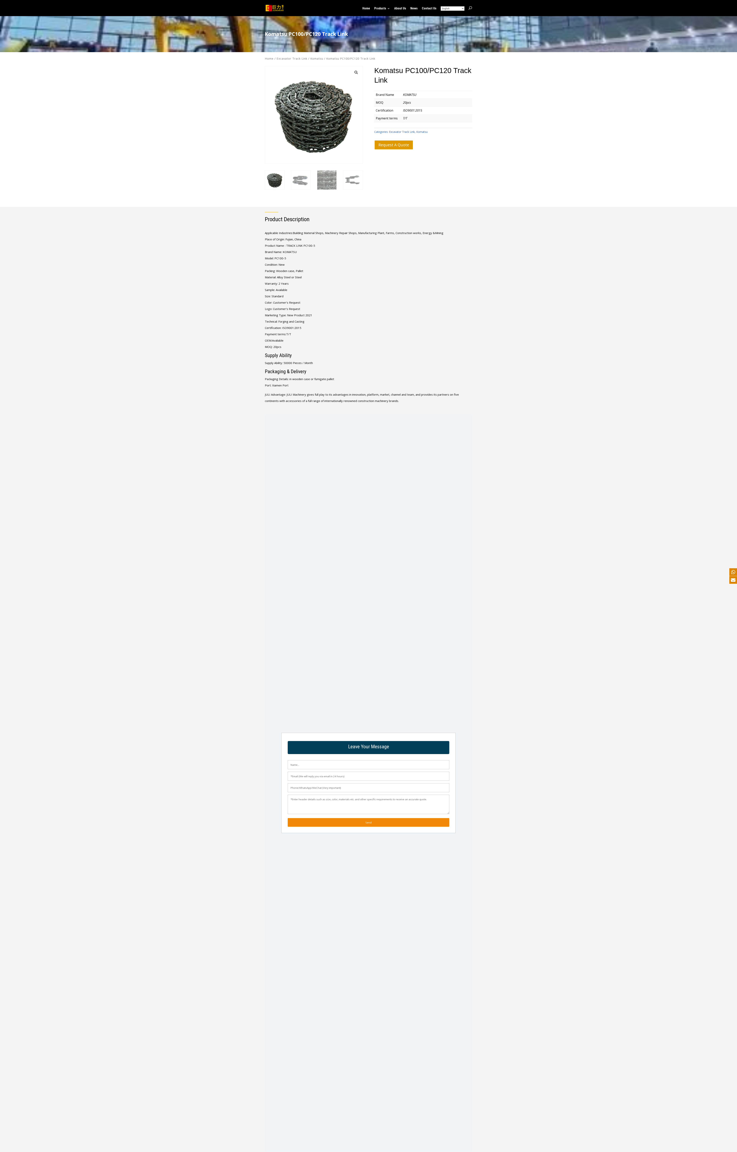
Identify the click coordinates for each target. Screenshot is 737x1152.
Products (380, 8)
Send (368, 822)
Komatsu (316, 58)
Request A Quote (393, 144)
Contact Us (429, 8)
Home (366, 8)
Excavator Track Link (292, 58)
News (414, 8)
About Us (400, 8)
